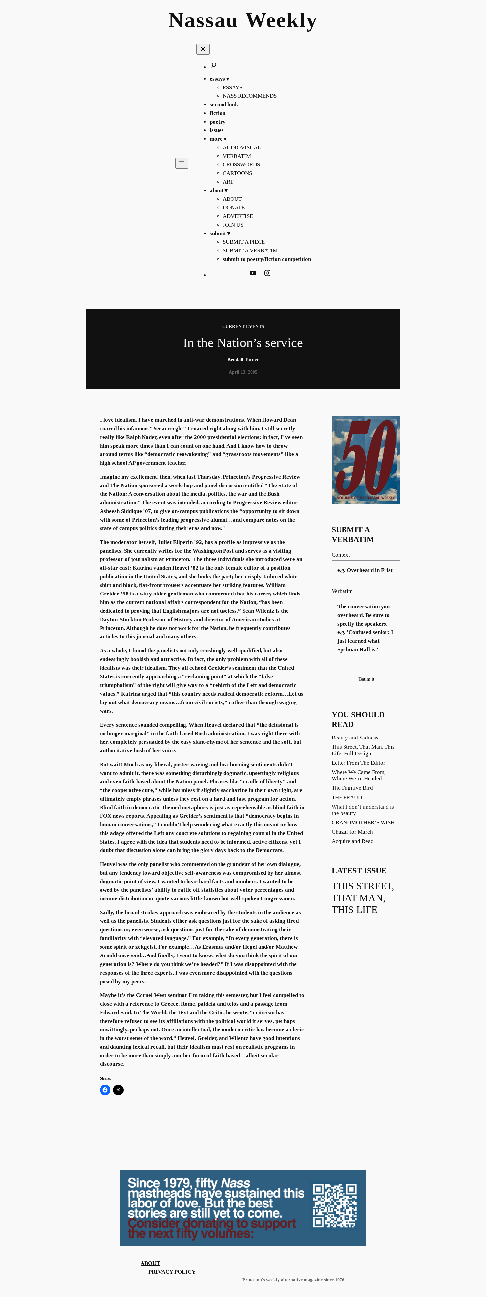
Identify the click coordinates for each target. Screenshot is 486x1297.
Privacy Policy (172, 1272)
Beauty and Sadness (355, 738)
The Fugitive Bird (352, 788)
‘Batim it (365, 679)
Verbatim (342, 591)
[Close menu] (203, 49)
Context (341, 555)
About (150, 1263)
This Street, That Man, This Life (363, 898)
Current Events (243, 326)
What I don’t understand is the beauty (363, 810)
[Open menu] (181, 163)
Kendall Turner (243, 359)
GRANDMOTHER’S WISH (363, 822)
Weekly (281, 20)
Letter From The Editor (358, 763)
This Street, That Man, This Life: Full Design (363, 750)
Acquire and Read (353, 841)
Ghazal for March (352, 832)
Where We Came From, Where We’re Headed (358, 775)
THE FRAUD (347, 797)
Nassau (203, 20)
